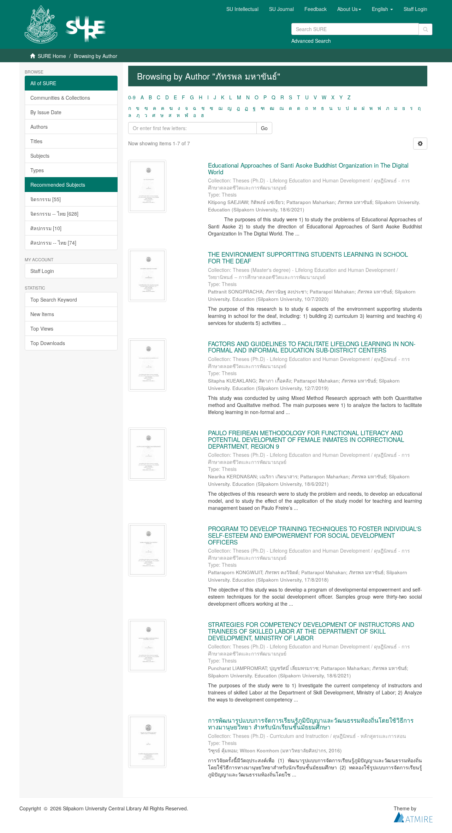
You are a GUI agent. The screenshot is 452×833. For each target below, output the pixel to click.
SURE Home (52, 55)
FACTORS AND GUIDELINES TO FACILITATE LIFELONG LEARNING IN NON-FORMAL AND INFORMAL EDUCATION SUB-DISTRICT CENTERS (312, 347)
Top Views (41, 328)
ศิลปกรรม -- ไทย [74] (53, 242)
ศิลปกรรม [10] (45, 228)
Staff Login (42, 270)
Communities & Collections (60, 97)
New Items (42, 314)
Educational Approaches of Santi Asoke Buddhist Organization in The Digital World (308, 168)
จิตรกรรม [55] (45, 199)
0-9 (132, 97)
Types (37, 170)
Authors (39, 126)
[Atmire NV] (413, 816)
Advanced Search (311, 40)
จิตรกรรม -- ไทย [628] (54, 213)
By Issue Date (45, 112)
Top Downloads (47, 342)
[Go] (425, 29)
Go (264, 128)
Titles (36, 141)
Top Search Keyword (53, 299)
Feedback (315, 8)
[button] (349, 9)
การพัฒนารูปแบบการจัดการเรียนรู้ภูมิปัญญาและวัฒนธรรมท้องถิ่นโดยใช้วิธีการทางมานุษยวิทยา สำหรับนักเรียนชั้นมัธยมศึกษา (311, 723)
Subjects (39, 155)
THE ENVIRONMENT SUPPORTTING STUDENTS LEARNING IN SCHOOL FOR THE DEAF (308, 257)
